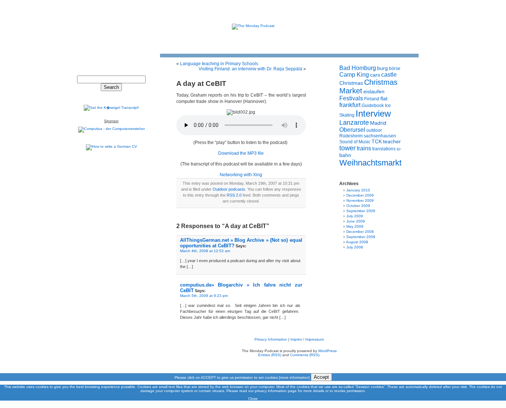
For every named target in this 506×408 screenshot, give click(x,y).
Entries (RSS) (269, 355)
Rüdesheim (351, 135)
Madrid (378, 123)
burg (382, 68)
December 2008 (360, 232)
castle (389, 74)
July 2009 (354, 216)
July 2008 (354, 247)
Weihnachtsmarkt (370, 162)
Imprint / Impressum (307, 339)
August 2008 (357, 242)
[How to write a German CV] (111, 146)
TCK (377, 141)
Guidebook (373, 105)
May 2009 (354, 226)
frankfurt (349, 105)
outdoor (374, 130)
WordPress (327, 351)
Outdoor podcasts (229, 189)
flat (383, 98)
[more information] (294, 377)
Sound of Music (354, 141)
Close (253, 399)
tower (347, 148)
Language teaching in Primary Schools (219, 63)
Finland (371, 98)
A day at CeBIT (201, 83)
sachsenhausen (380, 135)
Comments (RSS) (304, 355)
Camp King (354, 74)
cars (375, 75)
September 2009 (360, 211)
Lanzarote (354, 122)
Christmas (351, 83)
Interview (373, 113)
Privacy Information (270, 339)
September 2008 (360, 237)
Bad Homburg (357, 68)
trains (364, 148)
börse (394, 68)
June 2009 (355, 221)
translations (384, 148)
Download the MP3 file (241, 153)
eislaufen (374, 91)
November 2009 (360, 200)
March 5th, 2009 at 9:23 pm (204, 296)
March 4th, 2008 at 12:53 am (205, 251)
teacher (392, 141)
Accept (321, 377)
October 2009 (358, 206)
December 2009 (360, 195)
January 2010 (358, 190)
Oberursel (352, 130)
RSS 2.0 (234, 195)
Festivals (351, 98)
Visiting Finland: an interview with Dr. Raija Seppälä (250, 68)
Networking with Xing (241, 174)
